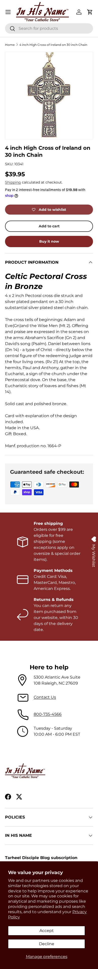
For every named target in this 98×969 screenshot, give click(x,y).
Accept (46, 930)
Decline (46, 943)
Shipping (13, 182)
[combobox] (49, 28)
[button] (89, 12)
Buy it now (49, 241)
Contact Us (45, 697)
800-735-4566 (48, 714)
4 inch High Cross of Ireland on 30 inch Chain (53, 45)
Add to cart (49, 226)
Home (10, 45)
